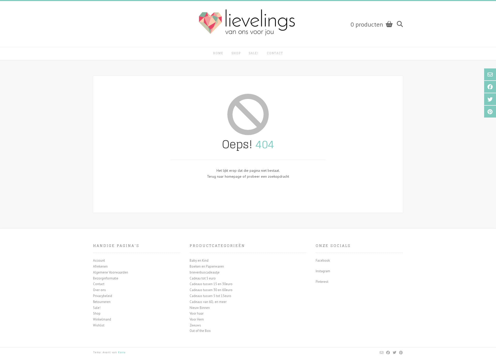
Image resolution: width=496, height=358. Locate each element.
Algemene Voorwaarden (110, 272)
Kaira (122, 352)
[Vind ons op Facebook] (388, 352)
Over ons (99, 290)
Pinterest (322, 281)
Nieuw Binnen (200, 308)
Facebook (323, 260)
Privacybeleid (102, 296)
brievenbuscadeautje (205, 272)
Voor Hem (197, 319)
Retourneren (102, 302)
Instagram (323, 271)
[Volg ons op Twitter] (395, 352)
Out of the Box (200, 331)
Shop (236, 53)
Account (99, 260)
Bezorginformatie (105, 278)
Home (218, 53)
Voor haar (197, 313)
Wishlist (98, 325)
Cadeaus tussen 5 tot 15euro (210, 296)
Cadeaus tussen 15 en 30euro (211, 284)
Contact (275, 53)
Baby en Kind (199, 260)
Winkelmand (102, 319)
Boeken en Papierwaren (207, 266)
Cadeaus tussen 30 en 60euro (211, 290)
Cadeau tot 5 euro (203, 278)
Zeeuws (195, 325)
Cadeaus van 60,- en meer (208, 302)
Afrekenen (100, 266)
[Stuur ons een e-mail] (382, 352)
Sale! (254, 53)
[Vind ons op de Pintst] (401, 352)
